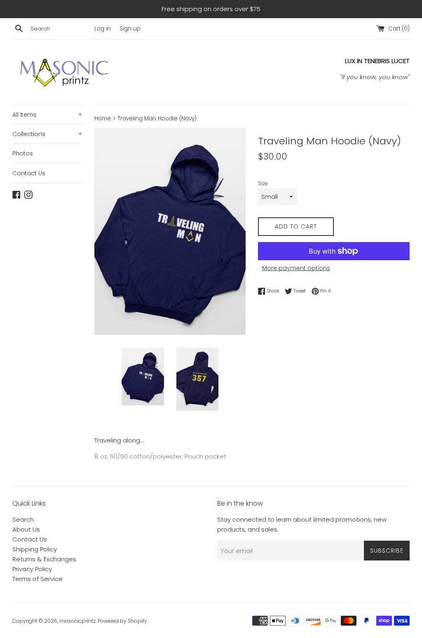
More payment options (296, 268)
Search (23, 519)
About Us (26, 529)
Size (263, 183)
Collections (47, 134)
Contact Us (28, 173)
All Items (47, 115)
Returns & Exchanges (44, 559)
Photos (22, 153)
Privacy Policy (32, 569)
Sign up (130, 29)
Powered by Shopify (122, 620)
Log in (102, 29)
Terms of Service (37, 578)
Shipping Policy (34, 549)
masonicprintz (77, 620)
